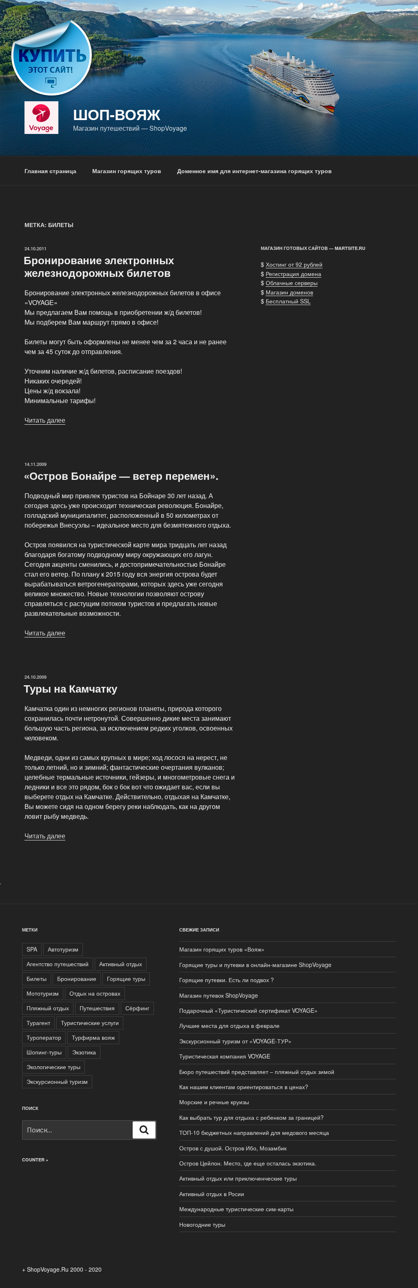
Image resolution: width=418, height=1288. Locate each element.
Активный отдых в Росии (211, 1194)
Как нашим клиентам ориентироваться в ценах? (243, 1087)
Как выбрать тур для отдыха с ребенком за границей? (251, 1117)
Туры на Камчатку (70, 688)
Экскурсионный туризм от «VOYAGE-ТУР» (235, 1041)
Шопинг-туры (44, 1052)
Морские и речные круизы (214, 1102)
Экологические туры (53, 1067)
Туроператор (44, 1037)
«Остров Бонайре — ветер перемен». (121, 475)
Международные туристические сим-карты (236, 1209)
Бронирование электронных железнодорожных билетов (99, 266)
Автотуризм (63, 949)
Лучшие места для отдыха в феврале (229, 1025)
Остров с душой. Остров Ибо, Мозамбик (233, 1148)
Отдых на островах (94, 993)
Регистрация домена (293, 274)
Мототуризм (43, 993)
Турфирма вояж (93, 1037)
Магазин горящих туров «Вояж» (222, 949)
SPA (32, 949)
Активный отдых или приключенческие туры (238, 1178)
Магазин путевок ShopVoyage (218, 995)
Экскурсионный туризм (57, 1081)
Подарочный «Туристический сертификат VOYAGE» (248, 1010)
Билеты (37, 978)
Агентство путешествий (58, 964)
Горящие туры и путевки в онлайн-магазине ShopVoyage (255, 964)
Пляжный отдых (48, 1008)
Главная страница (50, 171)
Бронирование (76, 978)
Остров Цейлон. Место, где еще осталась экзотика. (247, 1163)
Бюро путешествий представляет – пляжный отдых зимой (256, 1071)
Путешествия (97, 1008)
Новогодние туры (202, 1224)
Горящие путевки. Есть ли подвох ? (226, 980)
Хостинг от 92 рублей (294, 264)
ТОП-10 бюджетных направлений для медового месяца (254, 1132)
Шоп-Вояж (116, 114)
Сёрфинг (137, 1008)
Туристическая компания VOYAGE (224, 1056)
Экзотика (84, 1052)
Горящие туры (126, 978)
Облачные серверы (292, 283)
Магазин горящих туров (126, 171)
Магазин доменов (289, 292)
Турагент (38, 1022)
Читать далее (44, 420)
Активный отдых (120, 964)
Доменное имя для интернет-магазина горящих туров (254, 171)
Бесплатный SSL (288, 301)
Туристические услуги (90, 1022)
